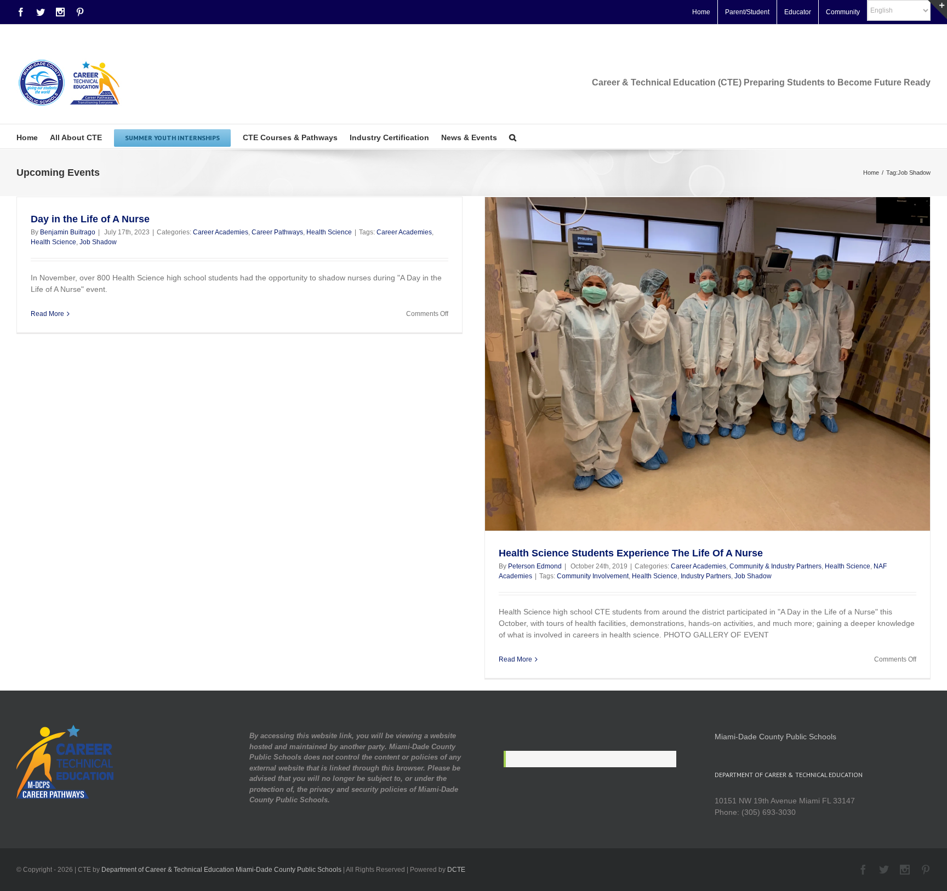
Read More (47, 314)
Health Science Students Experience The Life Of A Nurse (631, 553)
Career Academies (220, 232)
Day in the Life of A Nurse (90, 219)
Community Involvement (593, 576)
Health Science (329, 232)
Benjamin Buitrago (67, 232)
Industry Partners (706, 576)
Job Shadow (98, 242)
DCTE (456, 869)
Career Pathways (277, 232)
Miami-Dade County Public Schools (775, 736)
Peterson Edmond (535, 566)
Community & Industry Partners (775, 566)
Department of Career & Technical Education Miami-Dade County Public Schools (221, 869)
